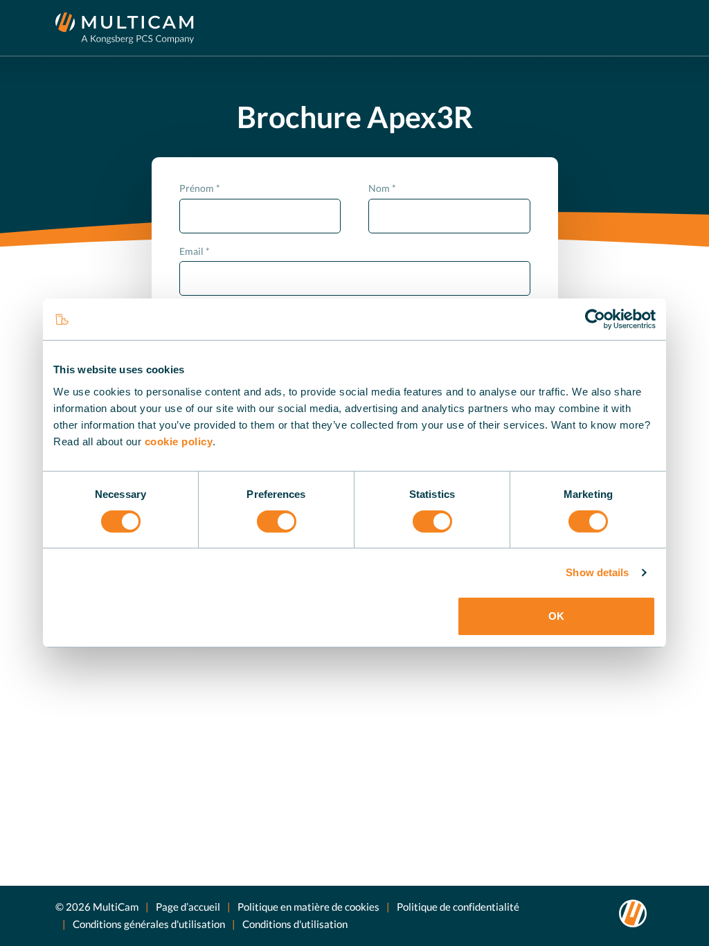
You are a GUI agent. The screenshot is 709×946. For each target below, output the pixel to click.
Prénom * (199, 188)
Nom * (382, 188)
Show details (597, 572)
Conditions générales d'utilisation (149, 924)
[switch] (276, 521)
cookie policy (179, 441)
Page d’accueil (188, 906)
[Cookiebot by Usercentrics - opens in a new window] (595, 319)
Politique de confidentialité (458, 906)
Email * (194, 251)
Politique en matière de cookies (308, 906)
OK (556, 616)
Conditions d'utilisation (295, 924)
